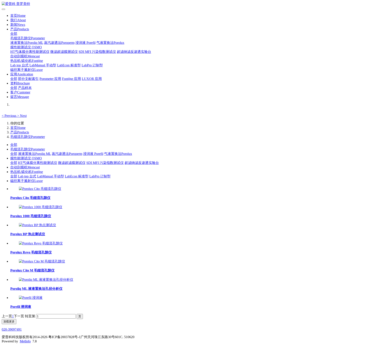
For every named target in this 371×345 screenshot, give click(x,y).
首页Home (18, 15)
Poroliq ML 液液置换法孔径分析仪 (36, 288)
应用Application (21, 74)
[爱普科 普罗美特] (185, 4)
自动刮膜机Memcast (25, 56)
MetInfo (25, 341)
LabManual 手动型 (42, 65)
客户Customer (20, 92)
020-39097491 (12, 329)
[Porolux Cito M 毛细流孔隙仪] (42, 261)
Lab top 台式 (19, 65)
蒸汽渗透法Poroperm (59, 42)
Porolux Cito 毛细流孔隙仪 (30, 198)
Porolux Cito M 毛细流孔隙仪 (32, 270)
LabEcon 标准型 (69, 65)
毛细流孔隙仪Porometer (27, 38)
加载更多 (9, 321)
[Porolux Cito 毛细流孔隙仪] (40, 189)
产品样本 (25, 88)
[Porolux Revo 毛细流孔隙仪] (41, 243)
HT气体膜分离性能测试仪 (29, 51)
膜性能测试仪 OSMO (26, 47)
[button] (9, 116)
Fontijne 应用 (71, 79)
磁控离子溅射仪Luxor (26, 70)
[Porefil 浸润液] (31, 297)
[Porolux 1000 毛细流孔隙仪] (40, 207)
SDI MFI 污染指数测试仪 (97, 51)
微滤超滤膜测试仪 (64, 51)
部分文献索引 (28, 79)
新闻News (17, 24)
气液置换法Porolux (110, 42)
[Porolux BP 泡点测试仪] (37, 225)
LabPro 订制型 (92, 65)
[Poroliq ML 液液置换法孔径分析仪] (46, 279)
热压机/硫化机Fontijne (26, 61)
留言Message (19, 97)
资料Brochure (20, 83)
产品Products (19, 29)
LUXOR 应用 (92, 79)
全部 (13, 33)
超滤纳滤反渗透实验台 (134, 51)
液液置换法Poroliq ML (26, 42)
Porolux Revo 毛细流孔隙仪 (31, 252)
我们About (18, 20)
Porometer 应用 (50, 79)
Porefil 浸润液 (20, 306)
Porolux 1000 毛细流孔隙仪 (30, 216)
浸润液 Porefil (85, 42)
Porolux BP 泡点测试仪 (27, 234)
